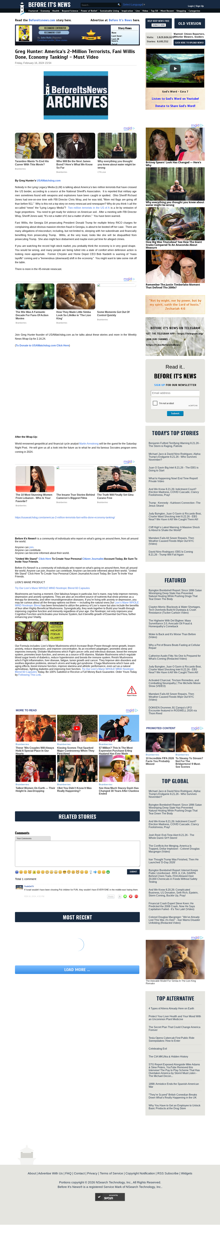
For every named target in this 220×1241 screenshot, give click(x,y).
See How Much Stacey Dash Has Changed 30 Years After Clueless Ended (119, 791)
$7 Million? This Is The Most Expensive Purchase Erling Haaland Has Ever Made (116, 750)
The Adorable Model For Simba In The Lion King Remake (171, 982)
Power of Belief (89, 10)
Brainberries (21, 323)
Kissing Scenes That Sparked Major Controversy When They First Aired (75, 750)
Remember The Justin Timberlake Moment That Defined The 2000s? (173, 286)
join (31, 547)
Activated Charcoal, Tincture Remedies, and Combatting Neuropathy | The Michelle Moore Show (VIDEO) (175, 683)
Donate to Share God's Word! (175, 106)
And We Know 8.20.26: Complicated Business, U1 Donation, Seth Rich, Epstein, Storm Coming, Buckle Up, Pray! (173, 892)
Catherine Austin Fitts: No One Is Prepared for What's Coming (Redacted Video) (175, 657)
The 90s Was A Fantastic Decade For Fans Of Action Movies (32, 315)
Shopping (181, 10)
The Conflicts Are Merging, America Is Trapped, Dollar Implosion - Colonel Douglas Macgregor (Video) (174, 848)
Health (55, 10)
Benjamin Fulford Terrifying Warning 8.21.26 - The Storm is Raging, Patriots (174, 444)
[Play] (175, 68)
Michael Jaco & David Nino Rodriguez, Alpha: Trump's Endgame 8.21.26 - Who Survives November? (175, 457)
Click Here (45, 558)
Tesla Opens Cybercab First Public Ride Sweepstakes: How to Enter (171, 1039)
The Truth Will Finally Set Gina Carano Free (115, 496)
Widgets (186, 1173)
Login (191, 6)
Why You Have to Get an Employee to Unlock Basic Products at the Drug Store (174, 1107)
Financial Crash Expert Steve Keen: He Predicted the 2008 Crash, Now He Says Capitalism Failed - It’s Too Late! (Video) (172, 906)
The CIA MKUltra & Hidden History (168, 1056)
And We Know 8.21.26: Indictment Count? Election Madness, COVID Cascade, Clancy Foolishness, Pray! (174, 492)
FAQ (68, 1173)
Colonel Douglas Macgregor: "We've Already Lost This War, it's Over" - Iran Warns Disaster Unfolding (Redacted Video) (174, 920)
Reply (110, 896)
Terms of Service (111, 1173)
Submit (175, 413)
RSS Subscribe (168, 1173)
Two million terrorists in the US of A (89, 207)
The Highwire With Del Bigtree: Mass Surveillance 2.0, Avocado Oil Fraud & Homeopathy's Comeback (170, 623)
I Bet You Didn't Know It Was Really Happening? (74, 789)
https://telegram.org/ (190, 333)
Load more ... (77, 969)
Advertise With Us (50, 1173)
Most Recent (167, 10)
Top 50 (154, 10)
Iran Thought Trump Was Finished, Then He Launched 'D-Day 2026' (174, 861)
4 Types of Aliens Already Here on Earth (171, 1008)
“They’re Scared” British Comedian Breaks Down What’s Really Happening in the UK (173, 1096)
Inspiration (127, 10)
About (32, 1173)
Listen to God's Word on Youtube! (175, 99)
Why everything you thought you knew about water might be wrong (175, 203)
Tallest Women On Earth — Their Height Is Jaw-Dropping (35, 789)
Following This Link (29, 674)
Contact (79, 1173)
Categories (194, 10)
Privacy (92, 1173)
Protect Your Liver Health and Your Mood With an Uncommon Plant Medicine (175, 1018)
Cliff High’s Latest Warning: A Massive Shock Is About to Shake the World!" (174, 529)
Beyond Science (70, 10)
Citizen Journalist (93, 558)
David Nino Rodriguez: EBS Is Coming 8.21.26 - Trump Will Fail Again (171, 553)
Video (145, 10)
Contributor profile (46, 40)
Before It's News (49, 4)
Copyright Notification (140, 1173)
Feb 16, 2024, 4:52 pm (34, 896)
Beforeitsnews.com (42, 20)
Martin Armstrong (89, 443)
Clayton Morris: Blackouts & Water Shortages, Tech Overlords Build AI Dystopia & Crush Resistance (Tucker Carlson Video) (175, 610)
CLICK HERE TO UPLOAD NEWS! (189, 43)
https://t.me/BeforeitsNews (163, 345)
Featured (33, 10)
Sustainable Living (109, 10)
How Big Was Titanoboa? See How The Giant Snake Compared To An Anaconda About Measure (174, 244)
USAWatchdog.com (49, 180)
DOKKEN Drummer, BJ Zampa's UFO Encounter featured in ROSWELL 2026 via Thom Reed (173, 710)
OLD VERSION (189, 23)
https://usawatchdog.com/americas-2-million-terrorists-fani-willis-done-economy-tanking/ (65, 517)
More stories (61, 40)
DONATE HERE (159, 25)
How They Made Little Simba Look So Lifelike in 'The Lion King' (73, 315)
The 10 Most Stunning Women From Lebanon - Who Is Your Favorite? (34, 498)
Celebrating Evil (158, 1048)
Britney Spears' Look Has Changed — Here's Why (173, 164)
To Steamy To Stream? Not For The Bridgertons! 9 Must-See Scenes (189, 762)
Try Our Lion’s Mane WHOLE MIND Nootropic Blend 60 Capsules (52, 588)
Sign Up (200, 6)
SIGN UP (159, 385)
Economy (45, 10)
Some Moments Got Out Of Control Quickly (113, 314)
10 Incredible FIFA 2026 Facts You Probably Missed (160, 761)
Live (138, 10)
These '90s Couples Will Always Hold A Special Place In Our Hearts (35, 750)
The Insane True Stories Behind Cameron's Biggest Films (75, 496)
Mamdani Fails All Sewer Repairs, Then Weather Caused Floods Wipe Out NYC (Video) (171, 541)
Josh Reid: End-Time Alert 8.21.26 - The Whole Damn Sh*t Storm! (171, 836)
